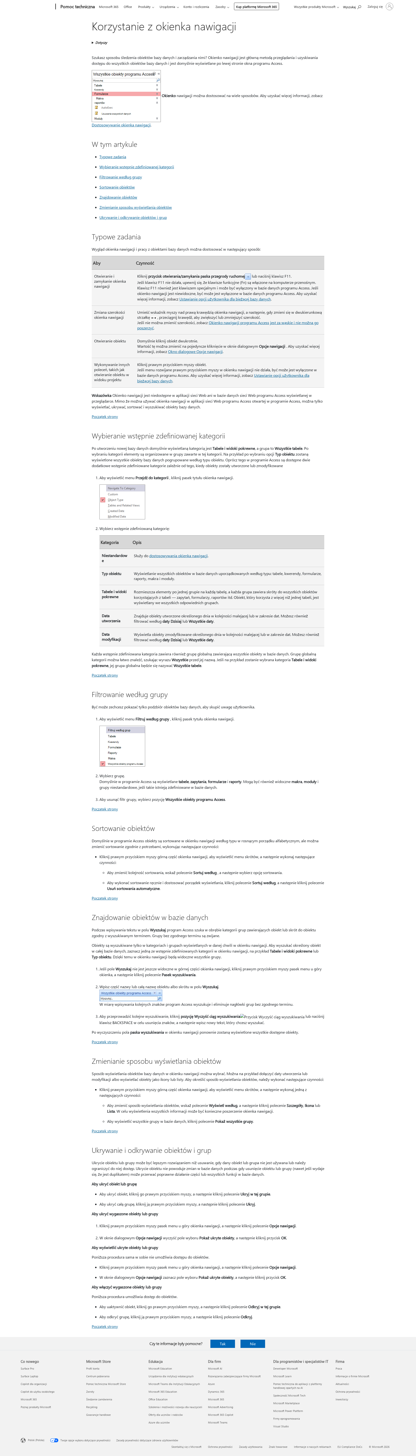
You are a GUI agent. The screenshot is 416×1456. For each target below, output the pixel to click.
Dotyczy (101, 42)
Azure (211, 1384)
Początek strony (105, 416)
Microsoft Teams (218, 1422)
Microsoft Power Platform (288, 1411)
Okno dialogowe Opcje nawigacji (195, 351)
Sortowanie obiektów (117, 186)
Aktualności (342, 1384)
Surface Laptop (29, 1376)
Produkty (144, 7)
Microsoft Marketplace (286, 1403)
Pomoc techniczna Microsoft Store (106, 1384)
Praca (339, 1368)
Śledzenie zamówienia (99, 1399)
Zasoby (220, 7)
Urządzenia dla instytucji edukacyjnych (171, 1376)
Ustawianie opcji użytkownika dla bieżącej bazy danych (225, 298)
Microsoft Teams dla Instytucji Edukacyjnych (174, 1384)
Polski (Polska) (36, 1440)
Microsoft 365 (108, 7)
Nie (253, 1343)
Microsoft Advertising (220, 1407)
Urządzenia (167, 7)
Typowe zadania (112, 156)
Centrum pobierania (98, 1376)
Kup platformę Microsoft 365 (256, 7)
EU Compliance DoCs (350, 1447)
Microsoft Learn (282, 1376)
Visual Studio (281, 1426)
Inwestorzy (342, 1399)
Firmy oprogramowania (286, 1418)
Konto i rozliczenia (196, 7)
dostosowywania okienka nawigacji (178, 555)
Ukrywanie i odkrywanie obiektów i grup (133, 217)
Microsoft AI (215, 1368)
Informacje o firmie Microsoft (352, 1376)
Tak (223, 1343)
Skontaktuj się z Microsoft (186, 1447)
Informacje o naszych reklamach (312, 1447)
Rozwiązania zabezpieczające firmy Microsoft (234, 1376)
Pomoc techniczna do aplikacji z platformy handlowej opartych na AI (297, 1386)
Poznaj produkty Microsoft (36, 1407)
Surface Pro (27, 1368)
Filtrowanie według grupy (120, 176)
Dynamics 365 (216, 1391)
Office (128, 7)
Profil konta (92, 1368)
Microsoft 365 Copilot (220, 1415)
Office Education (158, 1399)
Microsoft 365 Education (163, 1391)
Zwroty (90, 1391)
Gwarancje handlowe (98, 1415)
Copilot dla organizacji (34, 1384)
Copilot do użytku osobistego (37, 1391)
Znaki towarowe (278, 1447)
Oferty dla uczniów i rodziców (166, 1415)
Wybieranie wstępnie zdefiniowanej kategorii (136, 166)
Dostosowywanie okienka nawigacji (121, 124)
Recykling (91, 1407)
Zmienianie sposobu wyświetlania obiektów (135, 207)
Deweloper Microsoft (285, 1368)
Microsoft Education (160, 1368)
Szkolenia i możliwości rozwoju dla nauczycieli (175, 1407)
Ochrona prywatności (348, 1391)
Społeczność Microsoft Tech (289, 1395)
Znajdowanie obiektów (118, 197)
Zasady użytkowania (250, 1447)
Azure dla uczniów (159, 1422)
